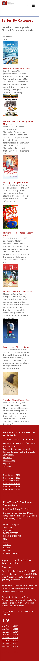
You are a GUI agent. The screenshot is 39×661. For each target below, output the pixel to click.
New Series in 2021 (11, 475)
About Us (7, 457)
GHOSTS (7, 544)
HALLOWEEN (8, 530)
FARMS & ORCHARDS (12, 536)
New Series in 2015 (11, 492)
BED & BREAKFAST (11, 553)
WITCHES (7, 550)
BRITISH (6, 547)
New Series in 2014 (11, 495)
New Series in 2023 (10, 626)
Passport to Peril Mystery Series (17, 291)
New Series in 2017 (11, 486)
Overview (7, 466)
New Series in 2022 (10, 629)
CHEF (5, 539)
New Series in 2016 (11, 489)
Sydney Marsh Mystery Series (16, 347)
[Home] (8, 3)
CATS (5, 541)
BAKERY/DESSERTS (11, 533)
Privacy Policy (9, 460)
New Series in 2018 (11, 483)
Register (7, 463)
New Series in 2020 (11, 478)
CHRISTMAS (8, 527)
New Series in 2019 (11, 481)
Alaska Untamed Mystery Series (17, 68)
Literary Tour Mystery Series (16, 182)
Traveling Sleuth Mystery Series (17, 400)
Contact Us (7, 597)
